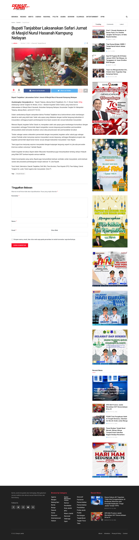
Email (14, 230)
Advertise (107, 533)
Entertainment (92, 17)
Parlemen (80, 499)
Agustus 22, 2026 (112, 411)
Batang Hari (55, 502)
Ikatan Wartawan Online (67, 498)
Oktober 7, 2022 (25, 43)
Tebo (78, 523)
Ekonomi (71, 17)
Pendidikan (81, 507)
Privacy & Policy (116, 533)
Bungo (53, 507)
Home (13, 22)
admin (15, 43)
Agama (63, 17)
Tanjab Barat (25, 22)
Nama (14, 221)
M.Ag (80, 102)
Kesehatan (67, 505)
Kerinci (66, 503)
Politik (55, 17)
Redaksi (23, 17)
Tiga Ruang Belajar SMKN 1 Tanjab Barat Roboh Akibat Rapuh (116, 46)
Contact (125, 533)
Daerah (38, 17)
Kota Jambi (68, 508)
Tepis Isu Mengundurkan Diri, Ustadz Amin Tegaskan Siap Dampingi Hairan (116, 72)
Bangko (53, 499)
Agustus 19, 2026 (112, 423)
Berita (30, 17)
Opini (102, 17)
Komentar (15, 196)
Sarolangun (81, 515)
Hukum (53, 521)
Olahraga (80, 17)
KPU (65, 511)
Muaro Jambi (68, 513)
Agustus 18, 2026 (112, 437)
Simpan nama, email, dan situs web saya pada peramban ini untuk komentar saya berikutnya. (45, 239)
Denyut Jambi (20, 533)
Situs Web (54, 230)
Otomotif (80, 497)
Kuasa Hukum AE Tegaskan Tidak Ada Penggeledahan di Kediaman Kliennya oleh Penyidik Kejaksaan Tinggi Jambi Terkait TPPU (115, 501)
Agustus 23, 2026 (100, 398)
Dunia (53, 513)
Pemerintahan (81, 502)
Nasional (46, 17)
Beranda (14, 17)
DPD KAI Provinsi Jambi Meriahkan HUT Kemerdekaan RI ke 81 (117, 407)
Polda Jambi (81, 510)
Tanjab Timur (81, 521)
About (100, 533)
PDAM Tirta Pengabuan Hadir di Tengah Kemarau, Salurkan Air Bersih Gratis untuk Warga (117, 419)
